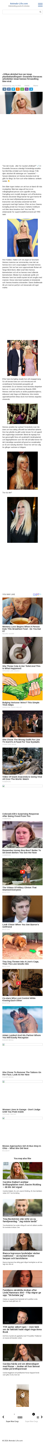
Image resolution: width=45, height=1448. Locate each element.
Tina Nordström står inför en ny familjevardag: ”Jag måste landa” (20, 1220)
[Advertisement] (22, 43)
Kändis (27, 86)
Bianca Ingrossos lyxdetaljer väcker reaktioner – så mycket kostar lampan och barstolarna (21, 1256)
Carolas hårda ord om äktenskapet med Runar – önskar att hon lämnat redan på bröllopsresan (21, 1366)
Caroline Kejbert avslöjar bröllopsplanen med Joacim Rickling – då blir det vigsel (22, 1184)
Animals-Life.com (19, 3)
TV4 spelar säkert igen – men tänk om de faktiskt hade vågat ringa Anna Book (22, 1329)
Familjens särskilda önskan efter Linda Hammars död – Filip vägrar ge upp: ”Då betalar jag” (22, 1293)
